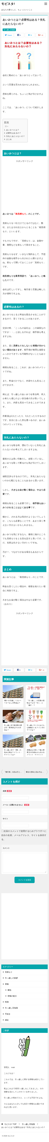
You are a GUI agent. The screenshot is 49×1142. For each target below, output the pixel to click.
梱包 (9, 990)
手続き (7, 1014)
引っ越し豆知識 (9, 30)
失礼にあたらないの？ (15, 136)
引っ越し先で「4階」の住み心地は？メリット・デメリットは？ (13, 752)
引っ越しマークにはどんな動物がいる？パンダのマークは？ (36, 727)
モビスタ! (8, 3)
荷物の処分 (12, 996)
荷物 (7, 984)
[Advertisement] (24, 187)
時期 (7, 1002)
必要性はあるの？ (13, 133)
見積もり (8, 972)
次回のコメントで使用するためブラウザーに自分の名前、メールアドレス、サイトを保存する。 (23, 835)
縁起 (7, 1020)
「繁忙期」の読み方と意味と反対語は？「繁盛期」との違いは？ (14, 772)
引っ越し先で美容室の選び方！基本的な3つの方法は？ (13, 727)
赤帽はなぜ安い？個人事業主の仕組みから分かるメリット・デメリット (36, 752)
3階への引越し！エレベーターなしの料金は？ (12, 702)
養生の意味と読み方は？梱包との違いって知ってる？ (37, 772)
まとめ (9, 139)
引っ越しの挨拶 (11, 978)
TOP (10, 1124)
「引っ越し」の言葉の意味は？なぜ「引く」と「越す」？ (36, 703)
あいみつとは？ (12, 130)
